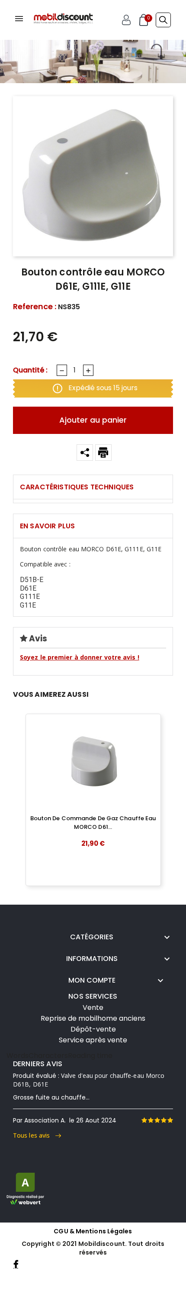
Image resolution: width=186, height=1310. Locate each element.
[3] (157, 1120)
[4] (163, 1120)
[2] (151, 1120)
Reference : (34, 306)
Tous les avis (34, 1135)
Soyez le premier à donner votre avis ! (79, 657)
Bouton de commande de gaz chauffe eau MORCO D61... (93, 822)
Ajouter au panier (93, 419)
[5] (170, 1120)
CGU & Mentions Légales (93, 1231)
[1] (144, 1120)
